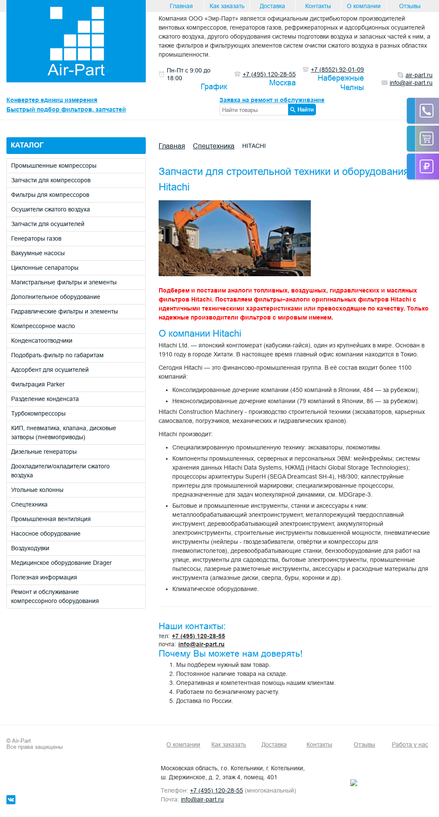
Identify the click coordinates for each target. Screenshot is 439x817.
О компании (364, 6)
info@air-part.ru (201, 644)
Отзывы (410, 6)
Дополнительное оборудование (55, 296)
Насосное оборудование (46, 533)
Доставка (272, 6)
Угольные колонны (37, 489)
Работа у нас (410, 744)
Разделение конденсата (45, 398)
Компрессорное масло (43, 326)
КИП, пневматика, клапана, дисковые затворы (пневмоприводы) (63, 432)
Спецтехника (29, 504)
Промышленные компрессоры (53, 165)
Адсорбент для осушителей (50, 369)
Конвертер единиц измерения (51, 99)
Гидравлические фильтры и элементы (64, 311)
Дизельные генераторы (44, 451)
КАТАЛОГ (27, 145)
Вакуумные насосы (38, 253)
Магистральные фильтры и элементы (64, 282)
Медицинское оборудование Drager (61, 562)
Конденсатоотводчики (41, 340)
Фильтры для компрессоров (50, 194)
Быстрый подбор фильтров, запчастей (66, 109)
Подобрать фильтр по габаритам (57, 355)
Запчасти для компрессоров (50, 180)
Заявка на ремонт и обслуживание (272, 99)
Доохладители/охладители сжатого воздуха (60, 471)
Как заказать (227, 6)
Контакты (318, 6)
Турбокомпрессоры (38, 413)
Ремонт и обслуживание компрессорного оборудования (55, 596)
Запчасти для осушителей (47, 223)
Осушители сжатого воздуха (50, 209)
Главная (181, 6)
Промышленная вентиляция (51, 519)
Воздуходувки (30, 548)
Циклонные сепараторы (44, 267)
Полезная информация (44, 577)
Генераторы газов (36, 238)
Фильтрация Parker (38, 384)
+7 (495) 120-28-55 (198, 636)
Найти (306, 109)
